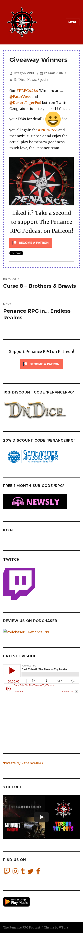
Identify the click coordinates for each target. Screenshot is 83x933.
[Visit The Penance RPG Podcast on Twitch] (6, 872)
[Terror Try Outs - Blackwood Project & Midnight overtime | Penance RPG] (41, 817)
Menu (72, 22)
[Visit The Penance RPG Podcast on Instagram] (15, 872)
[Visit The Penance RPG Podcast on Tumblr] (23, 872)
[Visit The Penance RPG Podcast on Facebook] (38, 872)
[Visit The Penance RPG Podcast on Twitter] (30, 872)
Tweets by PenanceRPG (23, 763)
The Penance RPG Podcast (21, 927)
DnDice (20, 80)
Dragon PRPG (25, 73)
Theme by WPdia (56, 927)
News (31, 80)
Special (43, 80)
